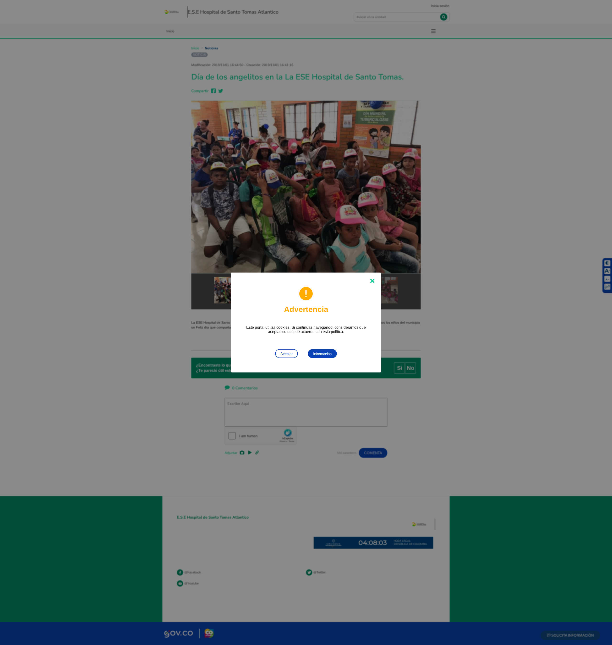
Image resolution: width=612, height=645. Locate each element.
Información (322, 354)
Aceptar (286, 354)
